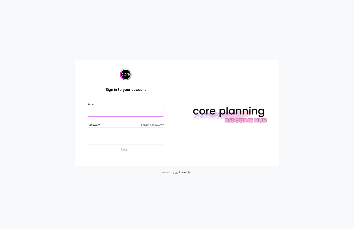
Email (91, 104)
